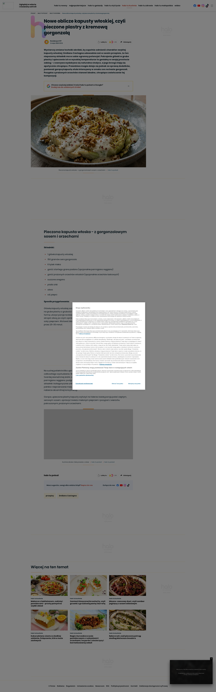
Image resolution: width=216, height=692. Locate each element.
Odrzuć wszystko (117, 383)
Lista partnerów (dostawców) (85, 375)
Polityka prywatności (105, 364)
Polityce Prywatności (84, 333)
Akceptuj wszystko (134, 383)
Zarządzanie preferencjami (84, 383)
